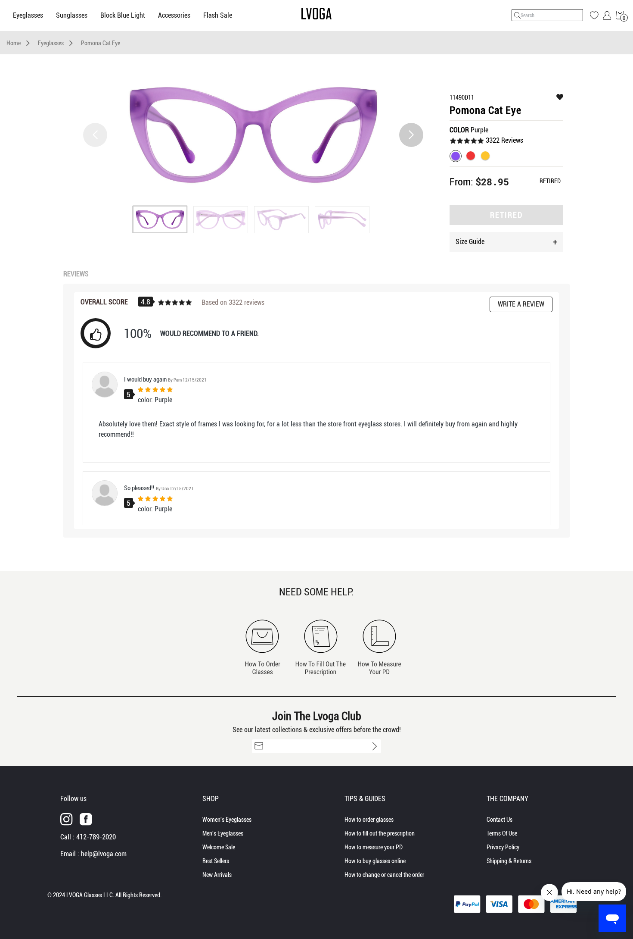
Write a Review (521, 304)
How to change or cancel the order (384, 874)
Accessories (174, 15)
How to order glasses (369, 819)
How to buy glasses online (375, 861)
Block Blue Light (122, 15)
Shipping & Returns (509, 861)
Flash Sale (217, 15)
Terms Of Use (502, 833)
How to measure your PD (373, 847)
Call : (88, 837)
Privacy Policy (503, 847)
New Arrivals (217, 874)
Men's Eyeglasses (222, 833)
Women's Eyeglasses (226, 819)
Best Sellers (215, 861)
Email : (93, 854)
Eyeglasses (28, 15)
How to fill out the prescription (379, 833)
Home (13, 43)
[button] (411, 135)
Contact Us (499, 819)
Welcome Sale (218, 847)
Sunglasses (71, 15)
